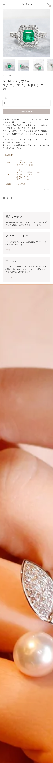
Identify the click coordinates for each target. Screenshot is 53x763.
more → (9, 250)
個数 (5, 98)
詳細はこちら (33, 172)
